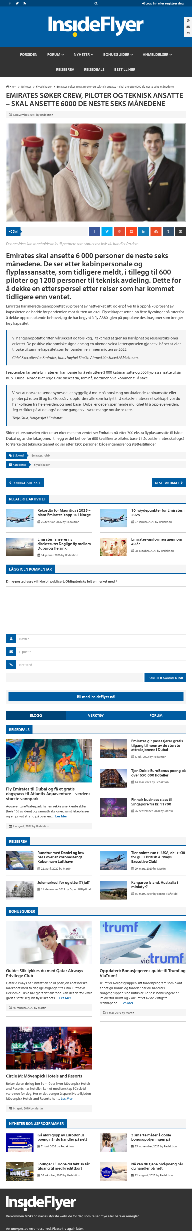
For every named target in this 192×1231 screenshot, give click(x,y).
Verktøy (96, 715)
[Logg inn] (188, 33)
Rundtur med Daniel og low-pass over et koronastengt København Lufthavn (62, 857)
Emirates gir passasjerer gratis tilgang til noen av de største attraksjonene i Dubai (157, 745)
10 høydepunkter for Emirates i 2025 (157, 512)
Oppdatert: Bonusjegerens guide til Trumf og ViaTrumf (143, 973)
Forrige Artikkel (26, 482)
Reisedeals (19, 729)
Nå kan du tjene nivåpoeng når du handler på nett (157, 1166)
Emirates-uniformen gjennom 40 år (156, 541)
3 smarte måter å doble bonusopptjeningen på (151, 1137)
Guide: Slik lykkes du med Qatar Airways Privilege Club (44, 973)
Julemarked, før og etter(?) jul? (64, 882)
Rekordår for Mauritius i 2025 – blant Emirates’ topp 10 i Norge (64, 512)
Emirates (37, 455)
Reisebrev (18, 841)
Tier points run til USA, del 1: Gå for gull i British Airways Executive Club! (158, 857)
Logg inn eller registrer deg (164, 3)
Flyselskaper (42, 464)
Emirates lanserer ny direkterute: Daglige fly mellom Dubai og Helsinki (64, 543)
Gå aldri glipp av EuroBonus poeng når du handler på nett (62, 1137)
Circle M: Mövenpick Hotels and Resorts (44, 1076)
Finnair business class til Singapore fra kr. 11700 (151, 801)
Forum (156, 715)
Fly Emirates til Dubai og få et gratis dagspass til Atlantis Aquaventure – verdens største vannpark (48, 794)
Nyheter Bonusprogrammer (36, 1123)
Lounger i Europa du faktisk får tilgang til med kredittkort (64, 1166)
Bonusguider (22, 911)
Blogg (36, 715)
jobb (47, 455)
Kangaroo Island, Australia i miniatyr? (154, 884)
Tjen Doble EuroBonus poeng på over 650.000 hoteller (158, 772)
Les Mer (61, 816)
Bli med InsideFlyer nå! (96, 696)
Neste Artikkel (167, 482)
